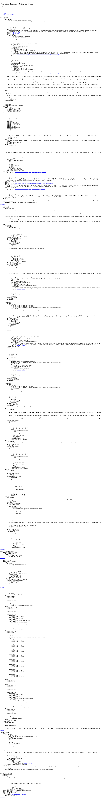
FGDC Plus (96, 0)
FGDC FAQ (91, 0)
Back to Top (2, 204)
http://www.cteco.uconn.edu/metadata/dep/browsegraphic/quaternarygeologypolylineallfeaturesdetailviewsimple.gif (34, 183)
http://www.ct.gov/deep (16, 32)
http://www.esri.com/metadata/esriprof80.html (18, 794)
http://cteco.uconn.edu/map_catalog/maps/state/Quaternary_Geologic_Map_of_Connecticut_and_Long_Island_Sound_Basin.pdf (38, 54)
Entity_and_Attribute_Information (8, 12)
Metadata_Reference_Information (8, 14)
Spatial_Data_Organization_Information (9, 10)
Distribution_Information (7, 13)
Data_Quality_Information (7, 9)
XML (100, 0)
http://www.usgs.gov (16, 33)
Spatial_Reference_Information (8, 11)
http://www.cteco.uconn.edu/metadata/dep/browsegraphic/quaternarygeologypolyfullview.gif (30, 172)
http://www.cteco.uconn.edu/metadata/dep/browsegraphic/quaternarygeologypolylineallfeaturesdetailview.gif (33, 176)
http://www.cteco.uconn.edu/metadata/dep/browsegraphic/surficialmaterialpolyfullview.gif (30, 189)
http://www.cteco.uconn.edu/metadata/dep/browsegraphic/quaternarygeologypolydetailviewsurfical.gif (32, 193)
